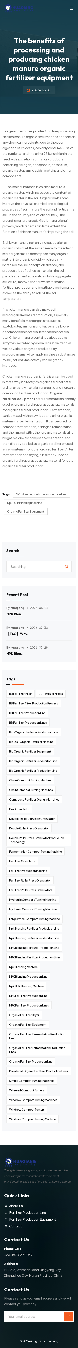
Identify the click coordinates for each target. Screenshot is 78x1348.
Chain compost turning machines (31, 790)
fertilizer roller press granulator (30, 880)
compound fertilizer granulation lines (34, 799)
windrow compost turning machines (33, 1100)
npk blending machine (23, 967)
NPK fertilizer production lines (29, 1005)
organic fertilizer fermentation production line (37, 1036)
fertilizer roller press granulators (30, 890)
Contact (15, 1226)
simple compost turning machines (31, 1080)
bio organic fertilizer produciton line (33, 761)
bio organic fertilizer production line (33, 770)
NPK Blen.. (14, 614)
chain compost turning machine (30, 780)
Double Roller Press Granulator (29, 828)
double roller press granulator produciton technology (36, 840)
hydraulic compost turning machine (32, 899)
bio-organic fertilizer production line (33, 732)
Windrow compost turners (27, 1109)
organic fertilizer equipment (25, 511)
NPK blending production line (28, 976)
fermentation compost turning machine (35, 851)
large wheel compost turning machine (34, 919)
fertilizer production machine (28, 870)
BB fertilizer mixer (20, 693)
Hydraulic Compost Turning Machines (33, 909)
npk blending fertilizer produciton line (34, 938)
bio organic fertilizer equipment (30, 751)
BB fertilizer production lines (28, 722)
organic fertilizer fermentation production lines (37, 1050)
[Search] (67, 566)
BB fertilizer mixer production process (33, 703)
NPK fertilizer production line (28, 995)
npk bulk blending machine (24, 503)
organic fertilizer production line (31, 131)
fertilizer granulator (22, 861)
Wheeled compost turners (26, 1090)
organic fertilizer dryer (24, 1015)
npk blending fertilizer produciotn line (34, 928)
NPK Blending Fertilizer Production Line (41, 494)
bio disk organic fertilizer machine (31, 742)
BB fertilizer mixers (51, 693)
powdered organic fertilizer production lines (38, 1071)
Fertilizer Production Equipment (32, 1219)
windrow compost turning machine (32, 1119)
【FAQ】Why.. (17, 634)
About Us (16, 1206)
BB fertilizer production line (27, 713)
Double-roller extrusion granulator (32, 818)
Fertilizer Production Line (27, 1213)
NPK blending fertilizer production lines (35, 957)
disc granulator (19, 809)
